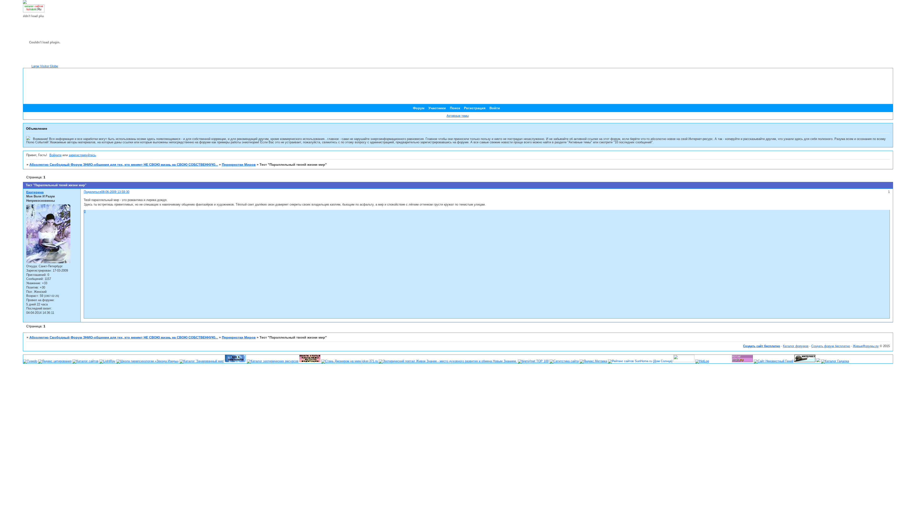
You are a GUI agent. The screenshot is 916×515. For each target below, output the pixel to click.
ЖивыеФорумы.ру (866, 346)
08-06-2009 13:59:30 (115, 192)
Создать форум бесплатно (830, 346)
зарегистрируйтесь (82, 155)
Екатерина (35, 192)
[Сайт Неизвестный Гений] (773, 361)
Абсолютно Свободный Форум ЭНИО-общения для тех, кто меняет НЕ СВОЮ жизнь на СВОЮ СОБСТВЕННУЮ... (123, 164)
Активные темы (458, 116)
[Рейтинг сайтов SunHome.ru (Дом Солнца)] (640, 361)
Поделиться (92, 192)
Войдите (55, 155)
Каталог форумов (795, 346)
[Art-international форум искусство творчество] (683, 361)
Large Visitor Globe (44, 66)
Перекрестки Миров (239, 164)
